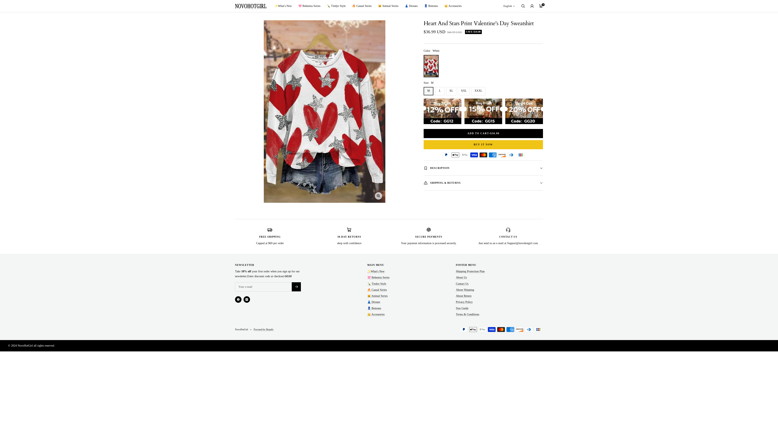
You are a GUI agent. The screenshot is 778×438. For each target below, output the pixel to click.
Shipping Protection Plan (470, 271)
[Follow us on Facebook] (238, 299)
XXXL (478, 90)
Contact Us (462, 283)
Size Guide (462, 308)
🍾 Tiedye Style (336, 6)
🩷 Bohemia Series (309, 6)
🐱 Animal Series (388, 6)
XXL (464, 90)
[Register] (296, 286)
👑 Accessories (453, 6)
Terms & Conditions (467, 314)
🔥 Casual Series (362, 6)
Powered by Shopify (264, 329)
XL (451, 90)
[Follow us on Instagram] (247, 299)
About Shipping (465, 289)
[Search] (523, 6)
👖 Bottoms (431, 6)
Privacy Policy (464, 302)
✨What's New (283, 6)
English (507, 6)
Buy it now (483, 144)
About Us (461, 277)
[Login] (532, 6)
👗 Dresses (411, 6)
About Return (463, 295)
